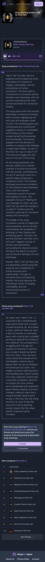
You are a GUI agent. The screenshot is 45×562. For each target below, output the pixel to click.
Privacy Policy (23, 559)
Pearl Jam (11, 4)
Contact (35, 559)
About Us (10, 559)
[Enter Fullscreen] (40, 56)
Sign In (38, 4)
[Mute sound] (9, 56)
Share (23, 444)
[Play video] (5, 56)
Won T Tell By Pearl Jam (25, 4)
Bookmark (24, 448)
